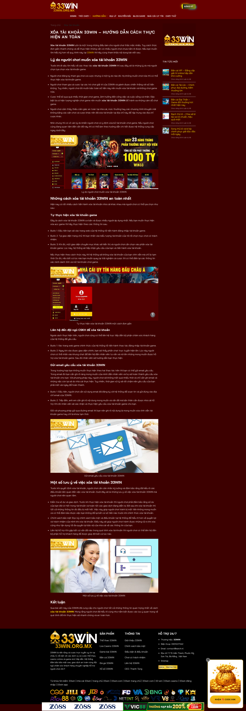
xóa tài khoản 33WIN (62, 611)
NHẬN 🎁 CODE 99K (225, 699)
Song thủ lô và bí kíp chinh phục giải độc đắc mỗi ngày (183, 131)
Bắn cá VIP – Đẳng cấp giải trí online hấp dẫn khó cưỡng (183, 73)
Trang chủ (55, 25)
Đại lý (112, 16)
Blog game (139, 16)
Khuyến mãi (124, 16)
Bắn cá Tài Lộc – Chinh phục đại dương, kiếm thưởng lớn (182, 88)
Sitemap (164, 661)
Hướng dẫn (99, 16)
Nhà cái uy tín (155, 16)
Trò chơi (83, 16)
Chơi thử (171, 16)
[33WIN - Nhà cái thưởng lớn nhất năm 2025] (63, 6)
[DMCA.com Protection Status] (168, 666)
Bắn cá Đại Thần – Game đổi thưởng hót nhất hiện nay (182, 102)
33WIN (73, 16)
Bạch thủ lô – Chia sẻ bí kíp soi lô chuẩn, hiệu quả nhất (183, 117)
